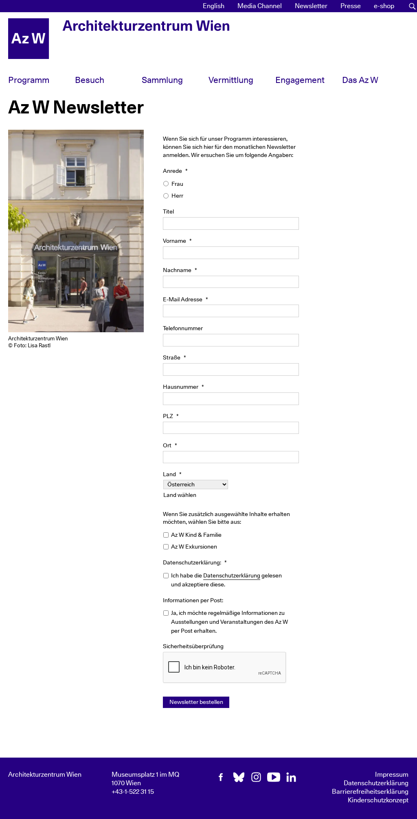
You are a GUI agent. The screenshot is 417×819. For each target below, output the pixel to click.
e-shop (384, 6)
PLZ (171, 416)
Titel (168, 212)
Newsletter (311, 6)
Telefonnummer (183, 328)
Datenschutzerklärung (231, 576)
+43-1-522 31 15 (133, 792)
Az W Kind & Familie (196, 535)
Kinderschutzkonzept (378, 800)
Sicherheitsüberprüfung (193, 646)
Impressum (391, 774)
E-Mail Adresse (185, 299)
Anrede (175, 171)
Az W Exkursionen (194, 547)
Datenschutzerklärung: (195, 563)
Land (172, 474)
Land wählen (179, 495)
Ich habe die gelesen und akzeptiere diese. (226, 580)
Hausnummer (183, 387)
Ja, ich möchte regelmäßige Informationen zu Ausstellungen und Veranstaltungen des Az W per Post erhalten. (229, 622)
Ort (170, 445)
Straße (174, 358)
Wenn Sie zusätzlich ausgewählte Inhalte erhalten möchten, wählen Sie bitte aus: (226, 518)
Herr (177, 196)
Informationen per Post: (193, 600)
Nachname (180, 270)
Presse (350, 6)
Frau (177, 184)
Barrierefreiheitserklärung (370, 792)
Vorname (177, 241)
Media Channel (259, 6)
